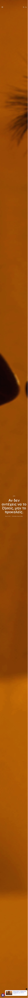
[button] (26, 7)
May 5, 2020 (7, 516)
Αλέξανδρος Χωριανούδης (17, 516)
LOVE (14, 496)
